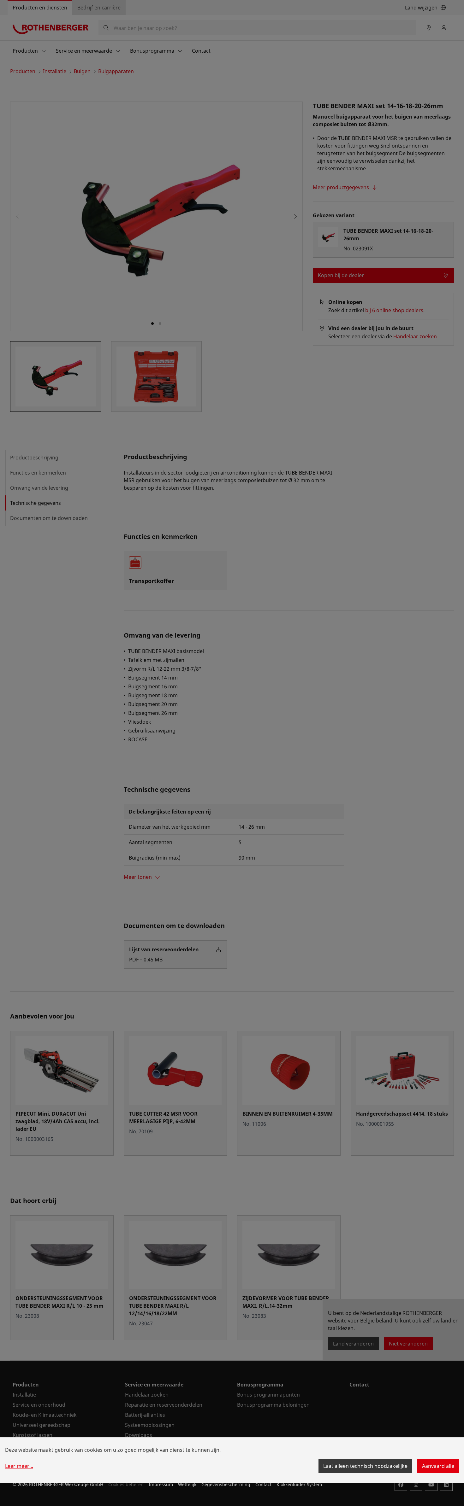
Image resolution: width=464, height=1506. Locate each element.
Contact (263, 1484)
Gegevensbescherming (225, 1484)
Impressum (161, 1484)
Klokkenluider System (299, 1484)
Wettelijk (187, 1484)
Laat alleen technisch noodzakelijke (365, 1465)
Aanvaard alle (438, 1465)
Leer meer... (19, 1465)
